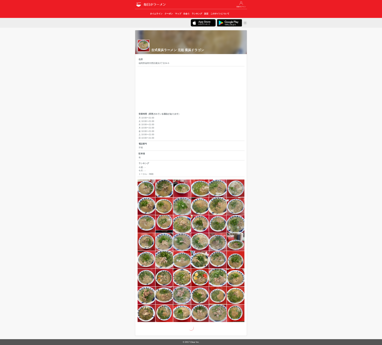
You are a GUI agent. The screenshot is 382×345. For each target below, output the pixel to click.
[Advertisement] (191, 90)
